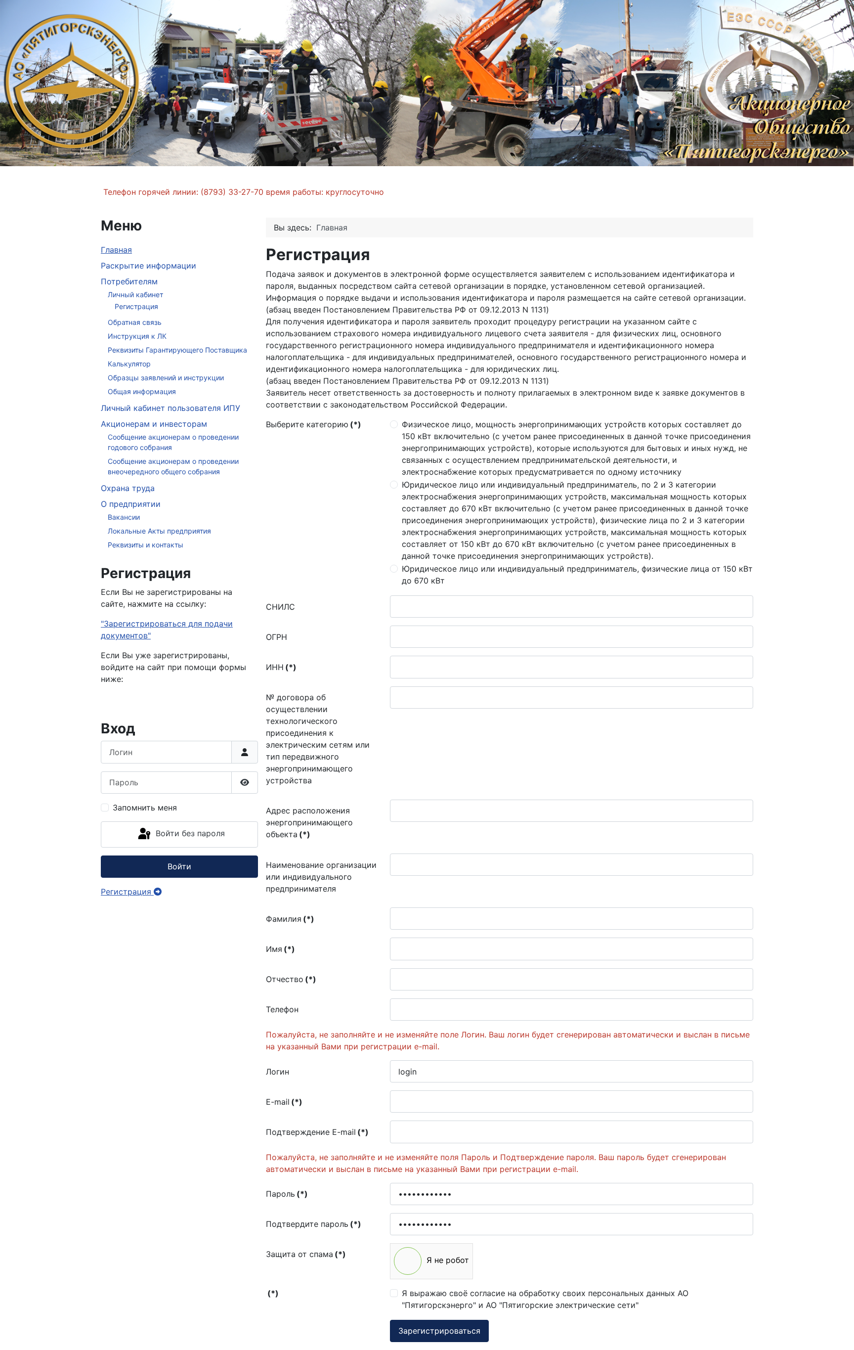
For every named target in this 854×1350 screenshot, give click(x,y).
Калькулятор (129, 364)
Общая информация (142, 391)
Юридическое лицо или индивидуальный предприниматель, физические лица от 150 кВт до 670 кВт (577, 574)
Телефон (282, 1009)
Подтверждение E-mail (317, 1132)
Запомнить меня (145, 807)
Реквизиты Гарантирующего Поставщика (177, 350)
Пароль (287, 1194)
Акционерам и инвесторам (154, 424)
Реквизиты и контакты (145, 544)
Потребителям (129, 281)
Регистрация (136, 306)
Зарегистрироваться (439, 1331)
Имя (280, 949)
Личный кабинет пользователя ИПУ (170, 408)
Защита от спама (306, 1254)
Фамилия (290, 919)
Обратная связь (135, 322)
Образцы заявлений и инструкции (166, 377)
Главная (116, 250)
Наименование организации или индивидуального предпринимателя (321, 877)
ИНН (281, 667)
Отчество (291, 979)
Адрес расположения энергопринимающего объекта (309, 822)
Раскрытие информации (148, 265)
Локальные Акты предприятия (159, 531)
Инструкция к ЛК (137, 336)
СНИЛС (280, 607)
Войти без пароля (189, 834)
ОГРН (276, 637)
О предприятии (131, 504)
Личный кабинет (135, 294)
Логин (277, 1072)
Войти (179, 866)
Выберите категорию (313, 424)
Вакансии (124, 517)
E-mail (284, 1102)
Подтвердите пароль (313, 1224)
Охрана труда (128, 488)
